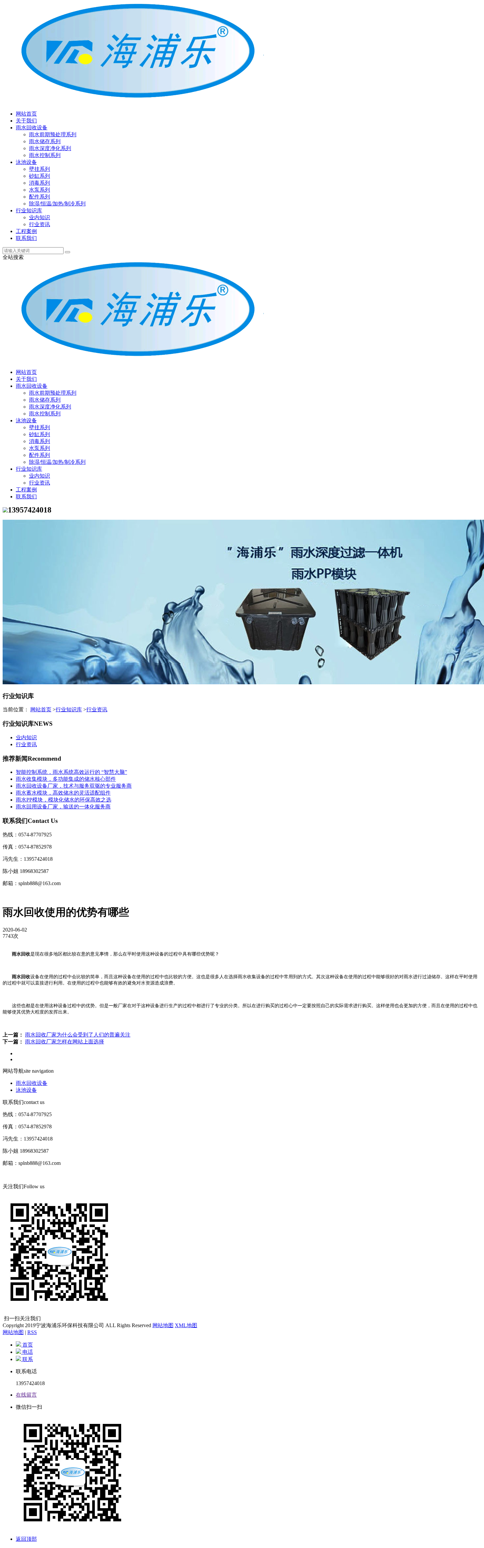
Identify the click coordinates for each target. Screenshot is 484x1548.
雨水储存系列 (45, 141)
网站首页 (26, 114)
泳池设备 (26, 162)
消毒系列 (39, 183)
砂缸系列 (39, 176)
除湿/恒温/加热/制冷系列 (57, 203)
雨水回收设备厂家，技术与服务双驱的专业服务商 (74, 786)
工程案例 (26, 231)
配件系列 (39, 196)
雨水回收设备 (31, 127)
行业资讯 (39, 224)
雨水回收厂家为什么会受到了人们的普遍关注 (77, 1034)
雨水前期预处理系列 (52, 134)
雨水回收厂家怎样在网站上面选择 (64, 1041)
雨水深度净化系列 (50, 148)
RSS (32, 1332)
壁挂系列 (39, 169)
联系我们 (26, 238)
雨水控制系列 (45, 155)
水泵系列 (39, 190)
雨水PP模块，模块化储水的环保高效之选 (63, 799)
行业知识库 (29, 210)
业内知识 (39, 217)
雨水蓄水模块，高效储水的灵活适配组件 (63, 793)
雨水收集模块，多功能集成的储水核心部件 (66, 779)
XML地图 (186, 1325)
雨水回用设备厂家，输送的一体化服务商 (63, 806)
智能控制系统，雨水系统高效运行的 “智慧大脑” (71, 772)
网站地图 (163, 1325)
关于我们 (26, 120)
